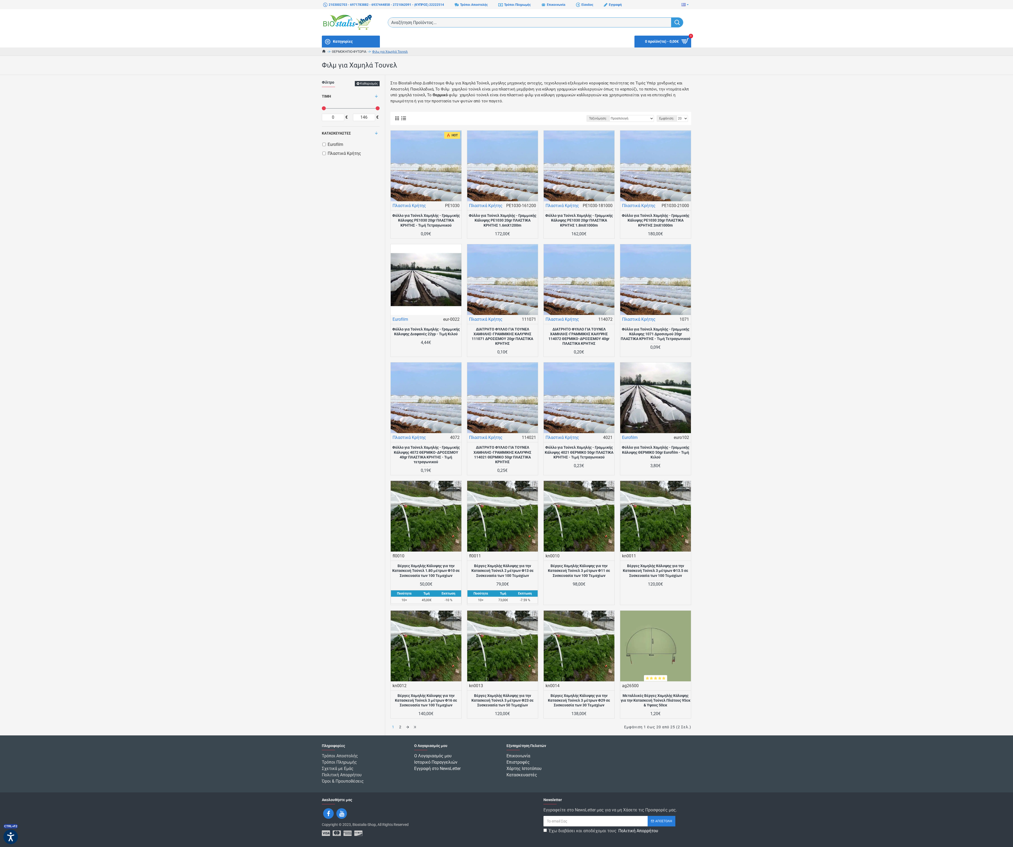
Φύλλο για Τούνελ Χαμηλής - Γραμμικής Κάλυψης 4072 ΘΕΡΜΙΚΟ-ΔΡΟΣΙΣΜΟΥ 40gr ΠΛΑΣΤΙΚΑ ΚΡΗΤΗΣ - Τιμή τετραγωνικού (426, 454)
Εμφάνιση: (666, 118)
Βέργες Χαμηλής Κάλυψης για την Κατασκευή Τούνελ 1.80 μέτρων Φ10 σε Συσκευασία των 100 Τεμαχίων (426, 570)
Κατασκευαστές (336, 133)
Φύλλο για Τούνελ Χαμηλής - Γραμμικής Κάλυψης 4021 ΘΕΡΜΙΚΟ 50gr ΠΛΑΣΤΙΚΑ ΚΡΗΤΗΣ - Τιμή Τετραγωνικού (579, 452)
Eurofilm (400, 319)
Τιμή (326, 96)
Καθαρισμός (369, 83)
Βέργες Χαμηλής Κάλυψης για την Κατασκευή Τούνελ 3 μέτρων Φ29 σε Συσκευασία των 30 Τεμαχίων (579, 700)
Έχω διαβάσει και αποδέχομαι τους (603, 830)
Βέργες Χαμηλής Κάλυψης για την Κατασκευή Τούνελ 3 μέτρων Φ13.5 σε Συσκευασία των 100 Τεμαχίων (655, 570)
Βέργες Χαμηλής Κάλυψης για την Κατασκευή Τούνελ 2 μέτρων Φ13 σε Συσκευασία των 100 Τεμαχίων (502, 570)
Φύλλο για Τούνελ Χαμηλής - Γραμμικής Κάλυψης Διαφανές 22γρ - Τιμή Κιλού (426, 331)
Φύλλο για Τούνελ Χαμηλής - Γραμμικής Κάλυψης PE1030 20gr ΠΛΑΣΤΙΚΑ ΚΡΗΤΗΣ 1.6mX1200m (502, 220)
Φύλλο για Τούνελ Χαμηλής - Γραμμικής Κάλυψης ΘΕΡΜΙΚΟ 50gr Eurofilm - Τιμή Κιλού (655, 452)
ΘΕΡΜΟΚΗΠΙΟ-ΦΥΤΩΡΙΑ (349, 52)
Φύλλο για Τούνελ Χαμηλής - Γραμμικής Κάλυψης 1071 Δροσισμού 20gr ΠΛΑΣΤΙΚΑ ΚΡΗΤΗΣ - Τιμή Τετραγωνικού (655, 334)
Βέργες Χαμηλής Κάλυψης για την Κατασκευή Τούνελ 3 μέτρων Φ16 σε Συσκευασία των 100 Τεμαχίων (426, 700)
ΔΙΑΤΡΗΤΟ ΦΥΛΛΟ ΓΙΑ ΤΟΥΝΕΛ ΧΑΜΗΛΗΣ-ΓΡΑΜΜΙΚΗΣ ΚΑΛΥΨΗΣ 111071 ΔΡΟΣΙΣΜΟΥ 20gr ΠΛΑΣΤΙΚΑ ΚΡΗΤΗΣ (502, 336)
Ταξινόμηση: (598, 118)
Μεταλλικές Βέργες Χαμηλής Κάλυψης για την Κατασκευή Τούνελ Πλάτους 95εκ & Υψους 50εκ (655, 700)
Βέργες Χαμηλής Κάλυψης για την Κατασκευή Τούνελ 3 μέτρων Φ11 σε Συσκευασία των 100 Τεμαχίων (579, 570)
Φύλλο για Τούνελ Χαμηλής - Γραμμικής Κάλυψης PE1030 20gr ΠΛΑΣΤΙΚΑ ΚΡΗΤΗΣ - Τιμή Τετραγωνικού (426, 220)
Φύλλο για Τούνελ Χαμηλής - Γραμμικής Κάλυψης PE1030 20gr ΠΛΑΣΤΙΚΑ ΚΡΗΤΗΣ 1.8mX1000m (579, 220)
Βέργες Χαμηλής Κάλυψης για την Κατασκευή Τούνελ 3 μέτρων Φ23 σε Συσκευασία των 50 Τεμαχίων (502, 700)
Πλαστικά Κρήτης (409, 205)
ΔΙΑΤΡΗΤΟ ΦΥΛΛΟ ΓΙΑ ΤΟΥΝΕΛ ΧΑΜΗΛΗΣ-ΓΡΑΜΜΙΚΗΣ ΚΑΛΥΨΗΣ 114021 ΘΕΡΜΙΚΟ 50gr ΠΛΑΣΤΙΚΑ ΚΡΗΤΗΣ (502, 454)
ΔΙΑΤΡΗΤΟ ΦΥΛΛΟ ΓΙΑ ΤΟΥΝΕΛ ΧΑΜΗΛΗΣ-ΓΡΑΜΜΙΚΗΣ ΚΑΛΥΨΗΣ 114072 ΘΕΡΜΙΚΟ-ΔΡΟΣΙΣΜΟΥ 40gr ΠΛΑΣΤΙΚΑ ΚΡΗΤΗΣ (578, 336)
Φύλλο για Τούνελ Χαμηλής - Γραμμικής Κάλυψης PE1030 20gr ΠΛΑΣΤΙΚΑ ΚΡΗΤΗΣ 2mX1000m (655, 220)
